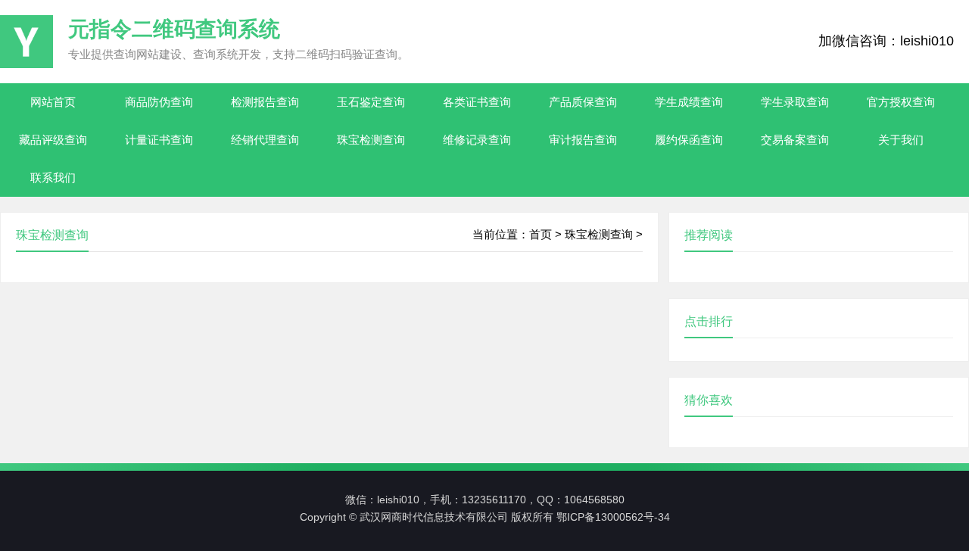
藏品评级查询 (53, 139)
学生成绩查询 (689, 101)
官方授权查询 (901, 101)
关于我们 (901, 139)
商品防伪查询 (159, 101)
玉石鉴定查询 (371, 101)
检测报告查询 (265, 101)
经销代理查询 (265, 139)
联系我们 (53, 177)
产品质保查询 (583, 101)
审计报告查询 (583, 139)
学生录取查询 (795, 101)
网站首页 (53, 101)
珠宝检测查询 (371, 139)
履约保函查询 (689, 139)
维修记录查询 (477, 139)
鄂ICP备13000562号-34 (613, 517)
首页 (540, 234)
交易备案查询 (795, 139)
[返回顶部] (928, 445)
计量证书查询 (159, 139)
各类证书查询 (477, 101)
